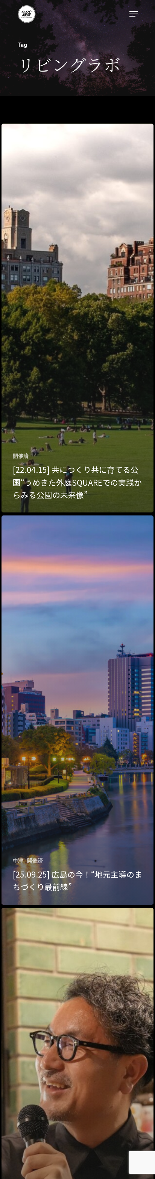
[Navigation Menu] (133, 14)
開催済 (21, 456)
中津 (18, 861)
